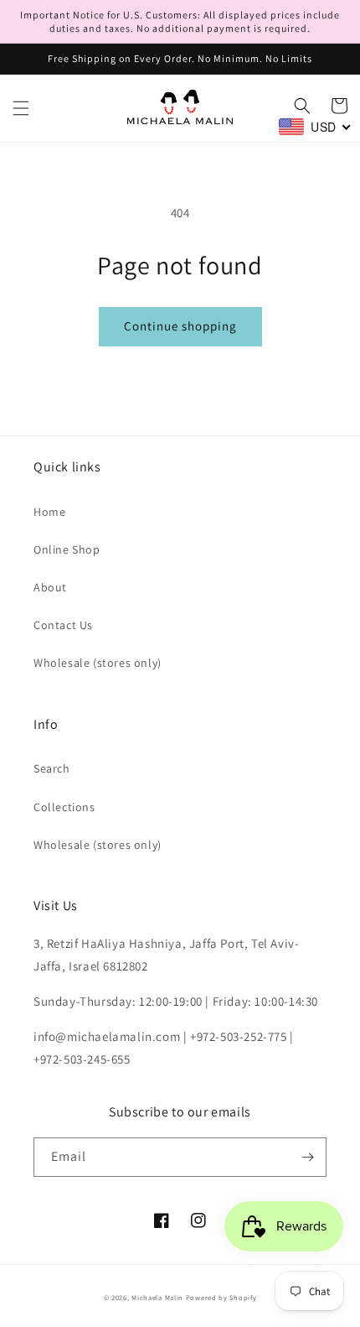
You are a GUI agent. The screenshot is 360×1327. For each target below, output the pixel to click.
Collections (64, 806)
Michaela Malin (157, 1297)
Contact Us (63, 624)
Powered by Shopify (221, 1297)
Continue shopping (180, 326)
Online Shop (66, 549)
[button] (21, 108)
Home (49, 511)
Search (51, 768)
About (50, 587)
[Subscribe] (307, 1157)
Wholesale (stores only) (97, 662)
